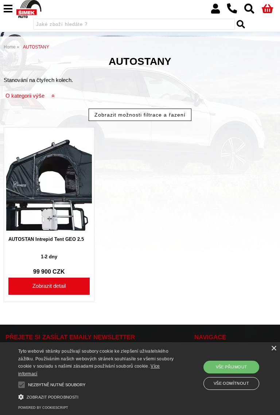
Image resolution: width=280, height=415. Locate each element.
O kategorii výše (24, 96)
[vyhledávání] (252, 10)
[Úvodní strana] (29, 9)
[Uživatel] (219, 10)
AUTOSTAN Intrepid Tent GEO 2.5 (46, 239)
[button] (97, 396)
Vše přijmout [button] (231, 367)
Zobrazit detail (49, 286)
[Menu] (8, 8)
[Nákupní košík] (271, 10)
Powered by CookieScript (43, 408)
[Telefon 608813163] (235, 14)
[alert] (140, 378)
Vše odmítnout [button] (231, 383)
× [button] (273, 348)
